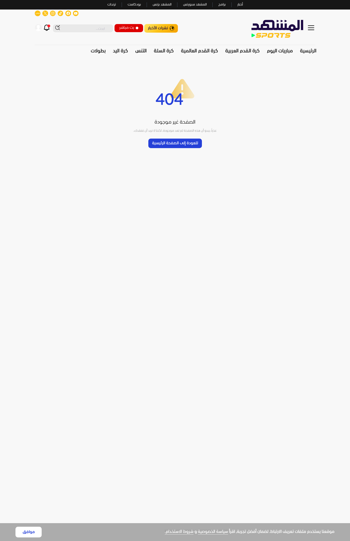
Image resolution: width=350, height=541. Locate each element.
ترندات (111, 4)
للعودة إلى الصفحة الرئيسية (175, 143)
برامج (222, 4)
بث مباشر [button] (126, 28)
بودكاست (134, 4)
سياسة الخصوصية (213, 532)
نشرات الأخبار (158, 28)
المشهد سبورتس (195, 4)
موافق (29, 532)
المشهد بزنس (162, 4)
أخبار (240, 4)
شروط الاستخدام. (179, 532)
